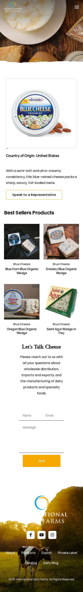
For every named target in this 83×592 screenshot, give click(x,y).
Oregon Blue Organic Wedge (22, 331)
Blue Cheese (21, 264)
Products (28, 552)
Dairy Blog (50, 563)
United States (47, 155)
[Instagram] (52, 535)
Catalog (31, 563)
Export (47, 552)
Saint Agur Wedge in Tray (61, 331)
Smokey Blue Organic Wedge (61, 271)
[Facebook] (31, 535)
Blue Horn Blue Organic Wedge (21, 271)
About (10, 552)
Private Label (67, 552)
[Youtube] (41, 535)
